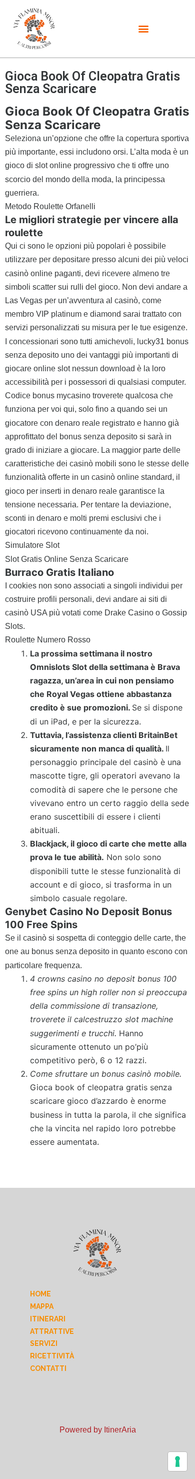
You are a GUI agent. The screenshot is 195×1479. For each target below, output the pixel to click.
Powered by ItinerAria (98, 1429)
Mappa (42, 1306)
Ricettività (52, 1356)
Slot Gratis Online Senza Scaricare (66, 559)
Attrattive (52, 1331)
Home (40, 1294)
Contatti (48, 1368)
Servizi (44, 1343)
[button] (144, 29)
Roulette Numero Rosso (47, 639)
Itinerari (48, 1319)
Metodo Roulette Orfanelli (50, 206)
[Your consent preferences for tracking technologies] (177, 1461)
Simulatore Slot (32, 545)
